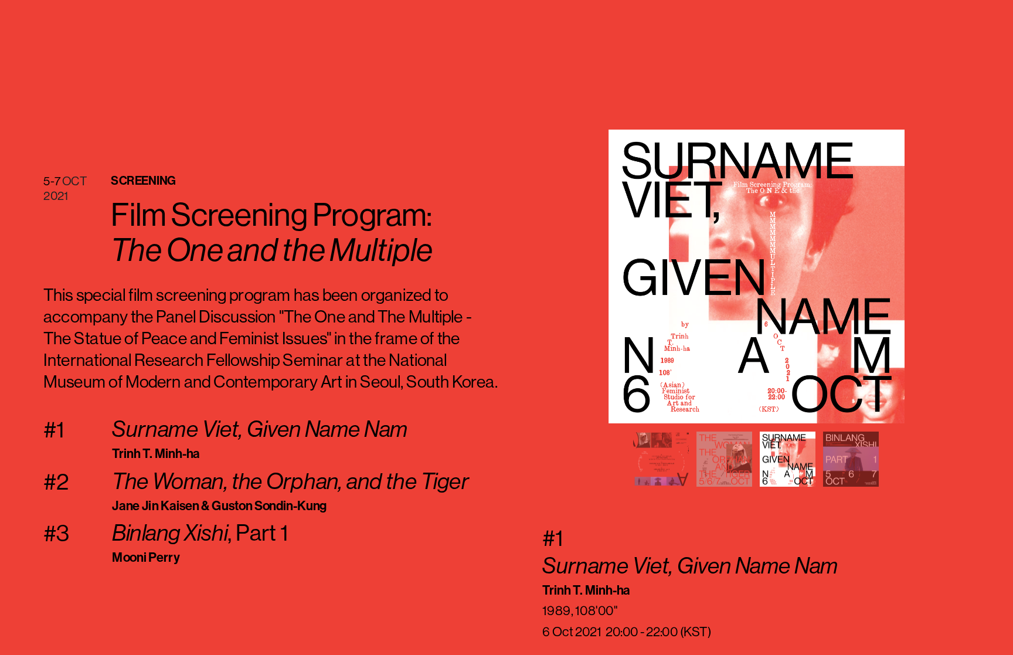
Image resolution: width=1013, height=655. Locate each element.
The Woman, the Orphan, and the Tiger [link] (290, 481)
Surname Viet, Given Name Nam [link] (260, 429)
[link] (200, 533)
